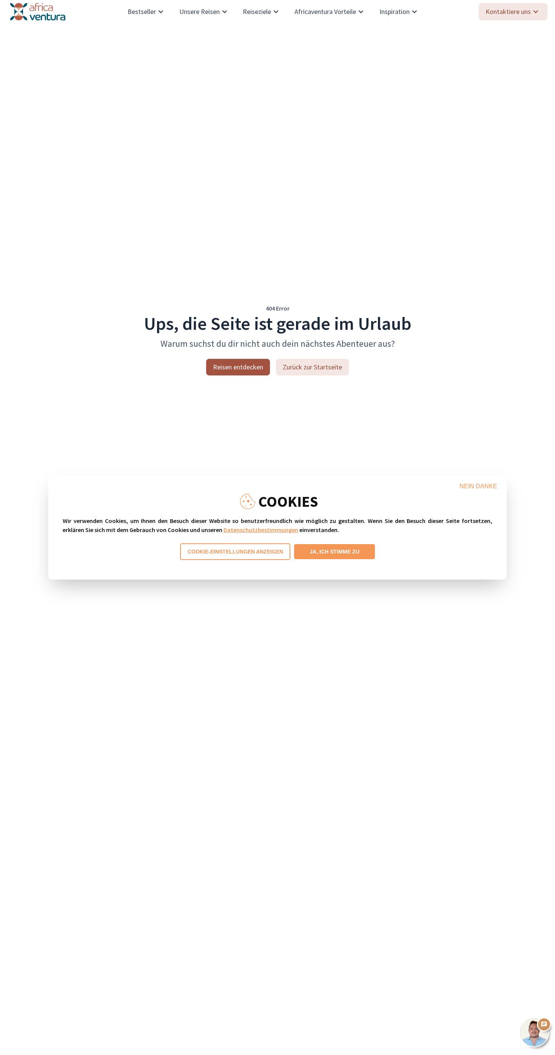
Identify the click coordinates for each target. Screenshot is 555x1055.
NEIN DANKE (478, 486)
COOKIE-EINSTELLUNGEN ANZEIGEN (235, 552)
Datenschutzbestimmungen (261, 530)
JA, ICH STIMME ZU (334, 552)
